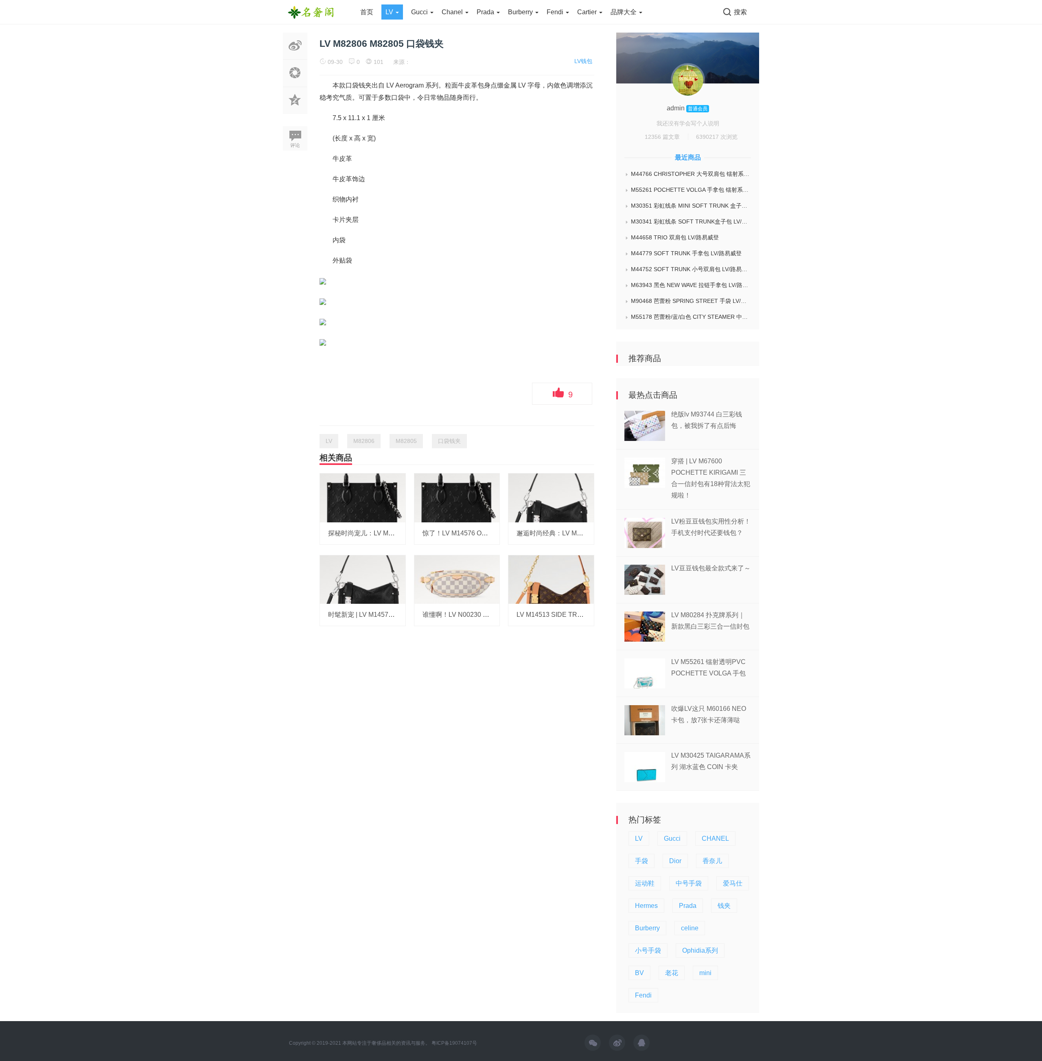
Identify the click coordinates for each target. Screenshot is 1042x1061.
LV (390, 12)
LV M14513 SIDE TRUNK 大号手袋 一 (572, 614)
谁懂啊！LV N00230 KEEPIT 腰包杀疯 (478, 614)
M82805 (406, 441)
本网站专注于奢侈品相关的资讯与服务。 (386, 1043)
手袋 (641, 860)
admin (676, 108)
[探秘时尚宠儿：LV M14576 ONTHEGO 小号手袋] (362, 497)
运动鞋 (645, 883)
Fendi (556, 12)
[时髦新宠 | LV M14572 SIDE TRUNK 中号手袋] (362, 579)
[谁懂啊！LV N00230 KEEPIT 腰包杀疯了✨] (457, 579)
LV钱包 (583, 61)
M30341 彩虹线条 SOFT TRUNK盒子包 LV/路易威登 (691, 221)
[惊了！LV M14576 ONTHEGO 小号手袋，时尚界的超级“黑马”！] (457, 497)
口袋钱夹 (449, 441)
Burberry (521, 12)
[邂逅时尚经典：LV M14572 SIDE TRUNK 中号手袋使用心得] (551, 497)
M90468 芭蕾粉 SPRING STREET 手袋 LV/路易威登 (691, 301)
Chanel (453, 12)
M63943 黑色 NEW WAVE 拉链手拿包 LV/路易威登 (691, 285)
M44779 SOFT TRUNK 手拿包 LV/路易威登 (686, 253)
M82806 (363, 441)
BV (639, 972)
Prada (486, 12)
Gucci (420, 12)
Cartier (587, 12)
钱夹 (724, 905)
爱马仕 (732, 883)
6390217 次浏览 (717, 137)
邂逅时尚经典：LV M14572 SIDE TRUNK (577, 533)
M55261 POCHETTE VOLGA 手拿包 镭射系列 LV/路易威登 (691, 189)
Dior (675, 860)
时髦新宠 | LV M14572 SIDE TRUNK (381, 614)
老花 (671, 972)
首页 (366, 12)
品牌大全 (624, 12)
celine (689, 928)
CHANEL (715, 838)
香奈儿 (712, 860)
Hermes (646, 905)
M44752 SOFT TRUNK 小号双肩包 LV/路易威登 (691, 269)
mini (705, 972)
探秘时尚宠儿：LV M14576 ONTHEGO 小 (388, 533)
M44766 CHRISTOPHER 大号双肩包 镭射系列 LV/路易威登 (691, 174)
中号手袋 (689, 883)
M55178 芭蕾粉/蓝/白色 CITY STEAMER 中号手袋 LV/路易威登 (691, 316)
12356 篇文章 (662, 137)
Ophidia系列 (700, 950)
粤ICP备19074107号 (454, 1043)
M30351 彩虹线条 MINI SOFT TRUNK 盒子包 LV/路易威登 (691, 205)
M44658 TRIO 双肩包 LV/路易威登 (675, 237)
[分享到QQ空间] (295, 109)
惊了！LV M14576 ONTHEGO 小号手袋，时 (486, 533)
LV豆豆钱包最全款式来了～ (711, 568)
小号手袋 (648, 950)
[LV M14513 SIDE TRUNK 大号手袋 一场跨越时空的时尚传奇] (551, 579)
